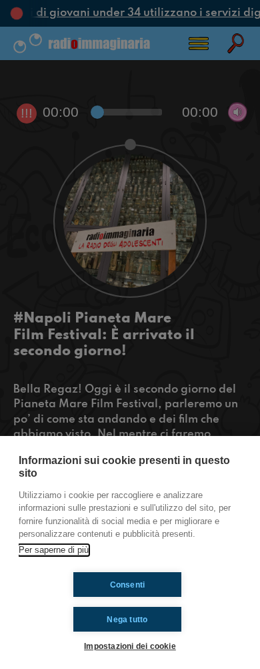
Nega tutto (127, 619)
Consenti (127, 585)
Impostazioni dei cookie (130, 646)
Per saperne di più (54, 550)
